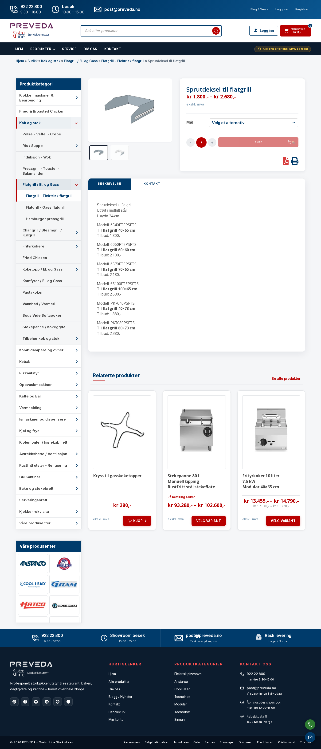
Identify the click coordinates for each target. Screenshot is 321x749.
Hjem (20, 61)
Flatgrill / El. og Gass (81, 61)
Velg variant (208, 521)
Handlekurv (117, 712)
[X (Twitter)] (68, 701)
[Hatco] (33, 605)
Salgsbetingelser (157, 742)
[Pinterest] (57, 701)
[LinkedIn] (47, 701)
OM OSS (90, 49)
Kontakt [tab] (152, 183)
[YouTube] (36, 701)
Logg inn (281, 9)
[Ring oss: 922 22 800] (310, 724)
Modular (180, 704)
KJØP (258, 142)
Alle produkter (119, 682)
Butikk (32, 61)
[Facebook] (25, 701)
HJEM (18, 49)
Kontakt (112, 49)
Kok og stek (50, 61)
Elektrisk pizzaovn (188, 674)
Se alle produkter (286, 379)
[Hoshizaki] (64, 605)
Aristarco (181, 682)
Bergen (210, 742)
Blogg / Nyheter (120, 697)
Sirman (179, 719)
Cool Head (182, 689)
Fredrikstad (265, 742)
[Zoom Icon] (130, 110)
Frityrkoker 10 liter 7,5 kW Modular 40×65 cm (260, 481)
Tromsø (305, 742)
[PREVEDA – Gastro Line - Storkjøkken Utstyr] (31, 668)
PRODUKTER (40, 49)
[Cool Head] (33, 584)
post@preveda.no (204, 635)
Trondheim (181, 742)
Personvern (132, 742)
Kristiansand (286, 742)
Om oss (114, 689)
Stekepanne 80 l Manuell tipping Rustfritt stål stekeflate (191, 481)
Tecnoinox (182, 697)
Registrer (302, 9)
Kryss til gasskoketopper (117, 475)
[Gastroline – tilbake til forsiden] (31, 30)
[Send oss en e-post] (310, 737)
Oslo (196, 742)
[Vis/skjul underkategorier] (76, 97)
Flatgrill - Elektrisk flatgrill (122, 61)
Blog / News (259, 9)
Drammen (245, 742)
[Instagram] (14, 701)
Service (69, 49)
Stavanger (227, 742)
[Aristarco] (33, 563)
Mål (189, 122)
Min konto (116, 719)
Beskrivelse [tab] (109, 183)
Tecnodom (182, 712)
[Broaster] (64, 563)
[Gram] (64, 584)
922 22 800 (31, 6)
